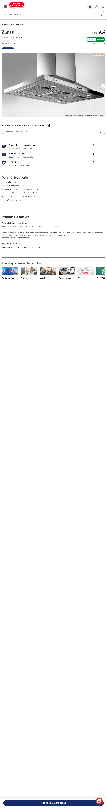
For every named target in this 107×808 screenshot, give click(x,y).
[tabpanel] (53, 240)
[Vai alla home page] (47, 5)
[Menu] (5, 7)
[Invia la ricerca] (100, 14)
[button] (53, 85)
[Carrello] (102, 6)
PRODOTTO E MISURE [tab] (15, 217)
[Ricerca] (94, 7)
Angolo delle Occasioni (13, 24)
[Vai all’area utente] (96, 6)
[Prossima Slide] (103, 86)
